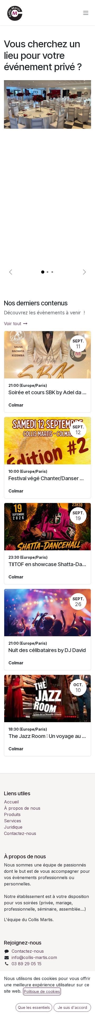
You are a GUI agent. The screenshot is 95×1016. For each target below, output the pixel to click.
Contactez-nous (20, 833)
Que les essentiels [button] (34, 1007)
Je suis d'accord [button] (72, 1007)
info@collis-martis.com (34, 957)
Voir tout (12, 323)
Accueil (11, 801)
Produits (12, 814)
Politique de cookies (42, 991)
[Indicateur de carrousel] (42, 272)
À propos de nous (22, 808)
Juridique (13, 827)
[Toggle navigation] (85, 12)
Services (12, 820)
